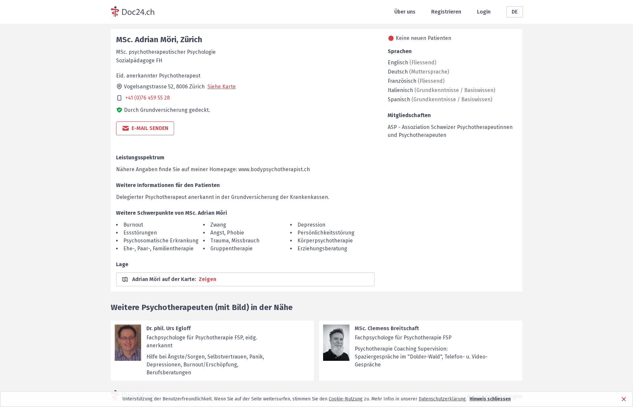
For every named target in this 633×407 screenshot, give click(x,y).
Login (484, 12)
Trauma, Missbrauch (234, 240)
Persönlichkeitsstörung (325, 233)
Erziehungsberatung (322, 248)
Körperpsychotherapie (325, 240)
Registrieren (446, 12)
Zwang (218, 225)
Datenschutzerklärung (442, 399)
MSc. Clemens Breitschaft (387, 328)
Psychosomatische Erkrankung (160, 240)
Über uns (404, 12)
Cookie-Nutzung (346, 399)
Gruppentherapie (231, 248)
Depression (311, 225)
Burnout (133, 225)
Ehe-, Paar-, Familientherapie (158, 248)
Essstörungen (140, 233)
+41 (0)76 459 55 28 (147, 98)
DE (515, 12)
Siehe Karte (221, 86)
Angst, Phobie (227, 233)
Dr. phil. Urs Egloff (168, 328)
